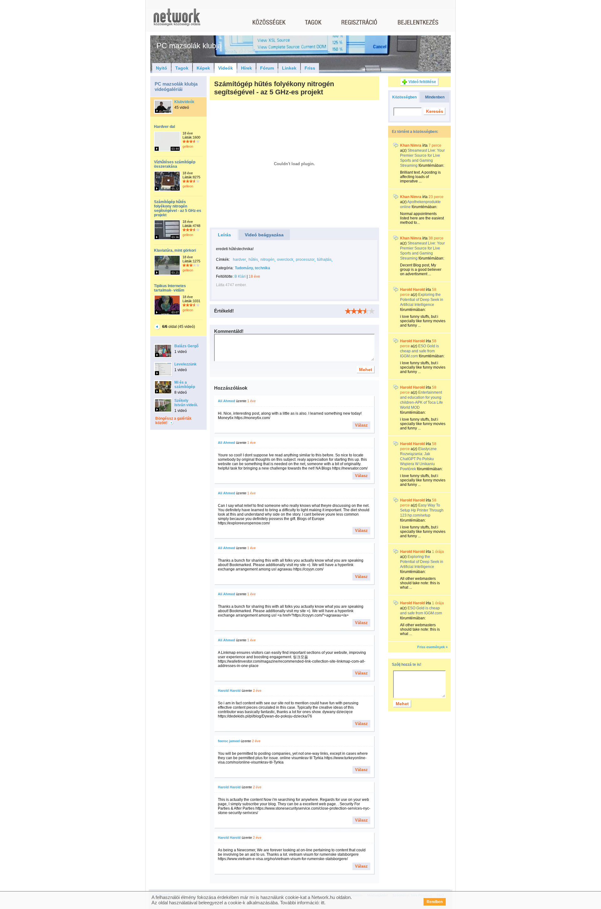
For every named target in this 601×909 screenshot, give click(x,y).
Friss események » (432, 647)
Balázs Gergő (186, 346)
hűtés (253, 259)
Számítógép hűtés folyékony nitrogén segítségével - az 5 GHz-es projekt (177, 208)
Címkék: (223, 259)
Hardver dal (164, 126)
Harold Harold (229, 690)
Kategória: (225, 268)
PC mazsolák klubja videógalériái (176, 86)
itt (322, 902)
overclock (285, 259)
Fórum (267, 68)
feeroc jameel (229, 741)
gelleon (187, 146)
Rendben (435, 902)
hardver (239, 259)
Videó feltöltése (422, 82)
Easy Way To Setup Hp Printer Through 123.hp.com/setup (422, 510)
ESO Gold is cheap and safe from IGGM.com (419, 351)
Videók (225, 68)
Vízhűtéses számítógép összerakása (174, 164)
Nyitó (161, 68)
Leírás (224, 234)
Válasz (361, 425)
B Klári (240, 276)
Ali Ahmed (227, 401)
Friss (310, 68)
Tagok (181, 68)
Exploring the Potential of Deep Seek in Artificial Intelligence (421, 299)
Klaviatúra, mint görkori (175, 250)
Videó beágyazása (264, 234)
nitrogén (267, 259)
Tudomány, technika (252, 268)
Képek (203, 68)
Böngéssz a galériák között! (173, 420)
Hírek (246, 68)
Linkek (289, 68)
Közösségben (404, 97)
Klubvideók (184, 102)
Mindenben (434, 97)
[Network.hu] (177, 20)
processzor (305, 259)
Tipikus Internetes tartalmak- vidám (170, 288)
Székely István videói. (186, 402)
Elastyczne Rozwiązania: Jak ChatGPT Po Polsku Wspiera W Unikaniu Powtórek (418, 459)
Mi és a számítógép (184, 384)
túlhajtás (324, 259)
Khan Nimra (410, 145)
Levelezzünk (185, 364)
